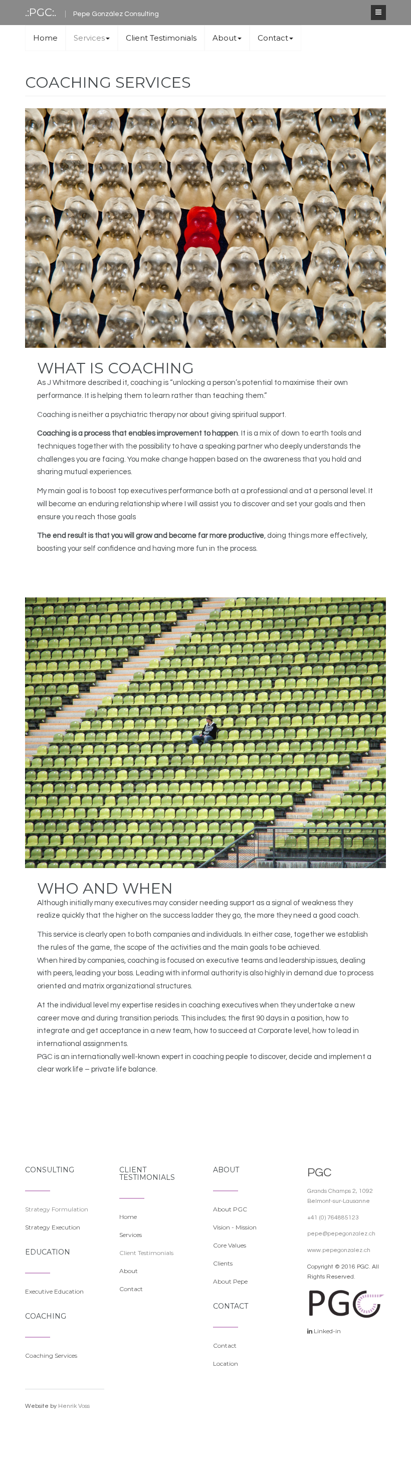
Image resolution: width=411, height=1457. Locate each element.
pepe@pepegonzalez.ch (341, 1233)
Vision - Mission (235, 1227)
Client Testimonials (161, 38)
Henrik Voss (74, 1406)
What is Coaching (115, 368)
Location (225, 1363)
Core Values (229, 1245)
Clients (223, 1263)
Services (89, 38)
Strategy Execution (52, 1227)
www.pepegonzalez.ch (338, 1250)
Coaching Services (51, 1355)
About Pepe (230, 1281)
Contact (273, 38)
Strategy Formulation (56, 1209)
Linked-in (327, 1331)
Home (45, 38)
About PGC (230, 1209)
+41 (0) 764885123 (333, 1217)
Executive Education (54, 1291)
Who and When (105, 888)
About (225, 38)
